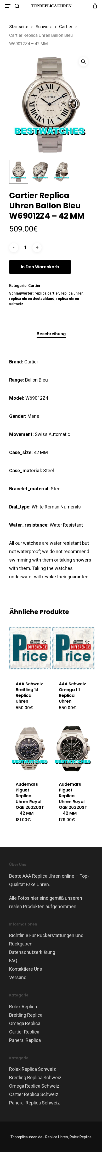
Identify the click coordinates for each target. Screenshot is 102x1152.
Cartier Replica (24, 1032)
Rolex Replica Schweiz (32, 1069)
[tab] (51, 334)
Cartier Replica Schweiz (33, 1094)
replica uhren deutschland (31, 298)
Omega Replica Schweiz (34, 1086)
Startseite (18, 26)
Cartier (65, 26)
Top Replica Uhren (51, 6)
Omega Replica (24, 1023)
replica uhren (72, 293)
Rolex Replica (23, 1006)
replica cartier (47, 293)
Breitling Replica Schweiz (35, 1077)
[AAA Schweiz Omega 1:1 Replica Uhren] (73, 648)
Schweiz (44, 26)
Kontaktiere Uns (25, 969)
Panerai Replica (25, 1040)
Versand (17, 977)
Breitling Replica (25, 1015)
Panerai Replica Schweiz (34, 1102)
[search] (17, 6)
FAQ (13, 960)
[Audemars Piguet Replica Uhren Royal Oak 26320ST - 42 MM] (30, 748)
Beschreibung (51, 333)
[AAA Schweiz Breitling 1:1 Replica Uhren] (30, 648)
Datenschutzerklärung (32, 952)
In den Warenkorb (40, 267)
